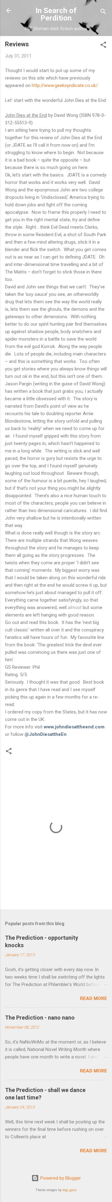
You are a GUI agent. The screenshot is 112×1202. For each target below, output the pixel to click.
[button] (103, 46)
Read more (93, 998)
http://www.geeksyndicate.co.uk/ (65, 85)
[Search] (103, 12)
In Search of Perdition (56, 14)
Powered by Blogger (60, 1178)
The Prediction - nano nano (40, 1017)
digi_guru (70, 1190)
